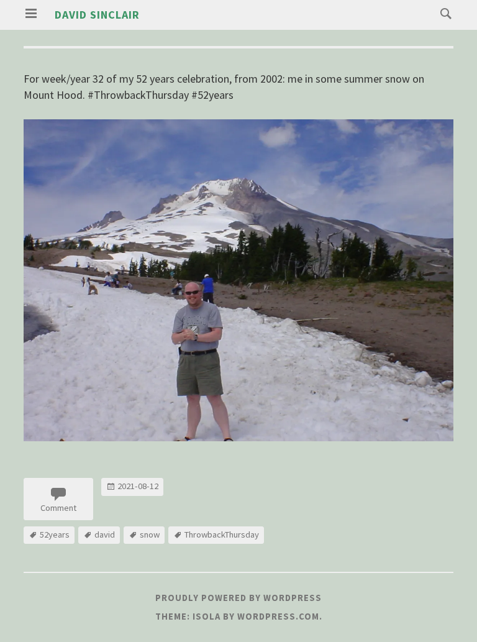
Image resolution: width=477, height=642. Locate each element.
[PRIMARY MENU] (31, 13)
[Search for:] (442, 13)
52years (55, 534)
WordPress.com (278, 616)
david (104, 534)
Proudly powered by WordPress (238, 597)
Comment (58, 507)
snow (150, 534)
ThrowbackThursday (221, 534)
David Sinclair (97, 14)
